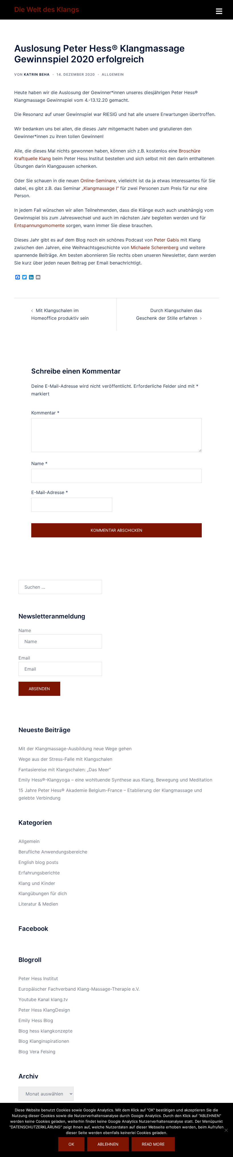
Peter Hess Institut (38, 978)
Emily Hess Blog (35, 1020)
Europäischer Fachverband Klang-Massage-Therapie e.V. (79, 989)
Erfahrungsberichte (39, 873)
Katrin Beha (37, 74)
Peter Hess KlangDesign (44, 1010)
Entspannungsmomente (39, 225)
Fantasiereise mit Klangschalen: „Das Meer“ (64, 769)
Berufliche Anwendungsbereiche (52, 852)
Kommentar (45, 413)
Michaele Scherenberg (154, 247)
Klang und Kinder (36, 883)
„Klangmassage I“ (100, 188)
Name (39, 463)
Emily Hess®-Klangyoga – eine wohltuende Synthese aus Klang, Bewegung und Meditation (115, 780)
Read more (153, 1144)
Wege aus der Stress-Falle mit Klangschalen (65, 759)
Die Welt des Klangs (46, 9)
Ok (71, 1144)
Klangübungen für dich (42, 893)
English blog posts (38, 862)
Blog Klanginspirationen (43, 1041)
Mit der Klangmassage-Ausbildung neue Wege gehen (75, 748)
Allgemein (113, 74)
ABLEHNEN (107, 1144)
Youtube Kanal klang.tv (43, 999)
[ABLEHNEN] (226, 1130)
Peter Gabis (166, 240)
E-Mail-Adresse (49, 492)
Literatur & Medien (38, 904)
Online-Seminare (98, 180)
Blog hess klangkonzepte (45, 1031)
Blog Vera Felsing (36, 1051)
